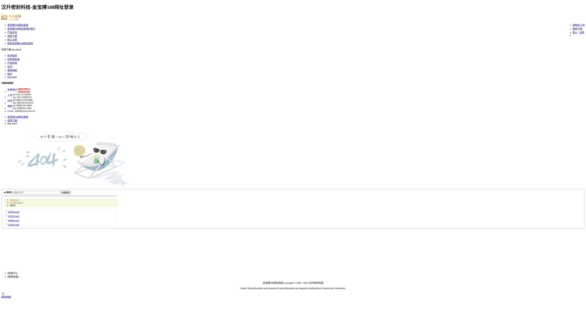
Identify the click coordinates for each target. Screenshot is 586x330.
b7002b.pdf (13, 225)
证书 (9, 66)
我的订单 (577, 29)
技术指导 (12, 55)
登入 (575, 32)
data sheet (12, 77)
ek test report (16, 202)
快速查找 (66, 192)
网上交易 (12, 39)
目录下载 (12, 36)
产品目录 (12, 63)
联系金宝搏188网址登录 (20, 43)
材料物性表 (13, 59)
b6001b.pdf (13, 220)
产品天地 (12, 32)
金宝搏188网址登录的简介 (21, 29)
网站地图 (6, 297)
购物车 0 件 (579, 25)
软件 (9, 74)
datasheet (14, 199)
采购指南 (12, 70)
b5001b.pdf (13, 212)
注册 (581, 32)
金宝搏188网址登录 (17, 25)
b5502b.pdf (13, 216)
